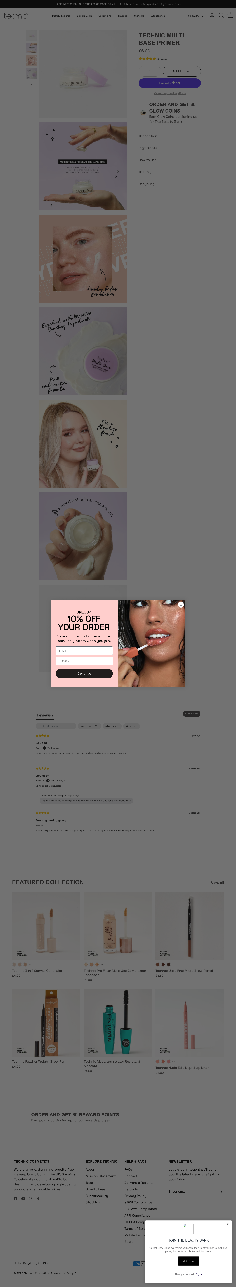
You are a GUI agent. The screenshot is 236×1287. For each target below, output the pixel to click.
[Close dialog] (181, 605)
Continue (84, 673)
